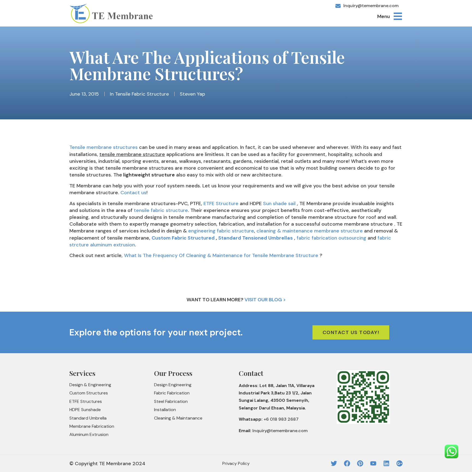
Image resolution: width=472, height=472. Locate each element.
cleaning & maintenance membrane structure (309, 231)
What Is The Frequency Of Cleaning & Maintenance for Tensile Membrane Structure (221, 255)
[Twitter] (334, 463)
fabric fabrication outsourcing (331, 238)
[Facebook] (347, 463)
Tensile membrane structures (103, 147)
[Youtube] (373, 463)
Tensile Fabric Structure (142, 94)
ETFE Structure (220, 203)
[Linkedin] (386, 463)
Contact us (132, 192)
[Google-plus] (399, 463)
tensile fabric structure (161, 210)
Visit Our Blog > (265, 299)
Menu (383, 16)
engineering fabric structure (221, 231)
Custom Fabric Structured (183, 238)
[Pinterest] (360, 463)
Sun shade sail (279, 203)
